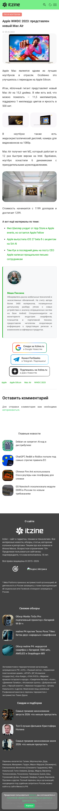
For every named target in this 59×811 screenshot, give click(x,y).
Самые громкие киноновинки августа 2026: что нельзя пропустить (36, 713)
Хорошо (29, 805)
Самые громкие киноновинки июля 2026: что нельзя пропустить (36, 743)
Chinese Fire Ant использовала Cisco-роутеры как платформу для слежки (35, 475)
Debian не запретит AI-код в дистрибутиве (31, 443)
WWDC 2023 (40, 382)
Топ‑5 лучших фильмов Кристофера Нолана (36, 728)
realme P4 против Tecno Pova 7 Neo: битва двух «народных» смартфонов (36, 633)
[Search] (44, 4)
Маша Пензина (15, 293)
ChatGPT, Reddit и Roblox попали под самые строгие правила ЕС (36, 458)
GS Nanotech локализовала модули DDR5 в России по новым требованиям (35, 490)
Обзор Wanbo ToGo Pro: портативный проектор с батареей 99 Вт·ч (35, 620)
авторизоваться (10, 410)
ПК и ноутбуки (12, 14)
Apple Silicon (15, 382)
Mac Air (27, 382)
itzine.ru (32, 795)
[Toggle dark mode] (50, 4)
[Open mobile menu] (55, 4)
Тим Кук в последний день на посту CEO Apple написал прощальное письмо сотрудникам (30, 255)
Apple (4, 382)
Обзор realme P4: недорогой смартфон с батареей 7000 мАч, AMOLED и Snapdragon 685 (33, 650)
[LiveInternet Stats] (22, 569)
